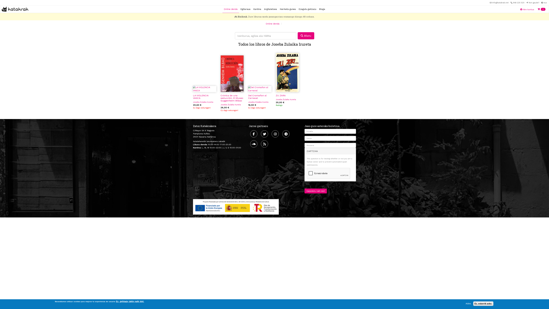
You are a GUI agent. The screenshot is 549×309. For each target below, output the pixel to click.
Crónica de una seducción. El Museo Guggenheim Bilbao (232, 98)
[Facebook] (254, 133)
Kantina (257, 9)
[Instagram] (276, 133)
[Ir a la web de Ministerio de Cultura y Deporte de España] (236, 207)
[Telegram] (286, 133)
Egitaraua (245, 9)
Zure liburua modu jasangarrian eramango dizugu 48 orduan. (276, 16)
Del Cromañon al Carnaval (257, 96)
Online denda (231, 9)
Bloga (322, 9)
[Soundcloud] (254, 143)
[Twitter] (265, 133)
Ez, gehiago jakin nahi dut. (130, 301)
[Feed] (265, 143)
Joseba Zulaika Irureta (203, 102)
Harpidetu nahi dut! (315, 191)
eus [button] (545, 3)
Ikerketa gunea (288, 9)
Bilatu (307, 35)
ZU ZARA (281, 95)
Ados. (468, 303)
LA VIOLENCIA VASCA (200, 96)
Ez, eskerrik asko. (483, 303)
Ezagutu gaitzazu (307, 9)
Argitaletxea (270, 9)
